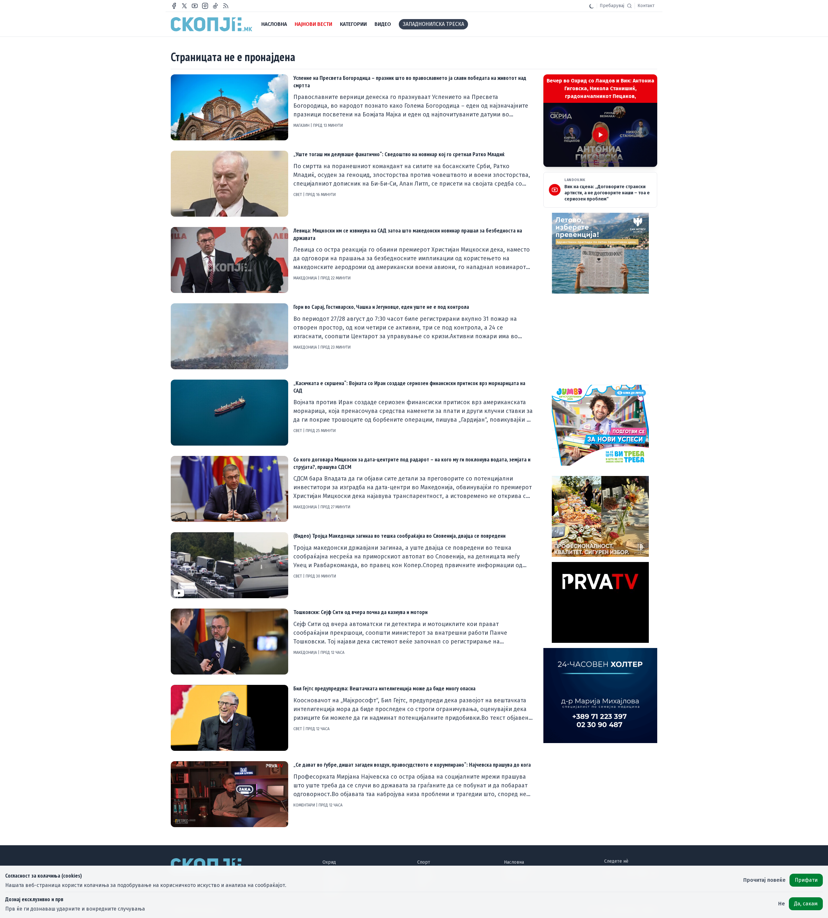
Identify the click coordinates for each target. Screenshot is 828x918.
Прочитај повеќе (764, 880)
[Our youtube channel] (194, 6)
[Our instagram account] (205, 6)
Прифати (806, 880)
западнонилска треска (433, 24)
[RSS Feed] (226, 6)
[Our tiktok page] (215, 6)
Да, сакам (806, 904)
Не (781, 904)
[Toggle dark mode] (591, 5)
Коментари (304, 805)
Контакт (646, 5)
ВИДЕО (383, 24)
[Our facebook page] (174, 6)
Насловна (514, 862)
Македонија (305, 278)
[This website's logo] (211, 24)
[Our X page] (184, 6)
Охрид (329, 862)
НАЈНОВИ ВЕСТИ (313, 24)
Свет (298, 194)
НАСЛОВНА (274, 24)
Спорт (423, 862)
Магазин (301, 125)
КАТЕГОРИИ (353, 24)
